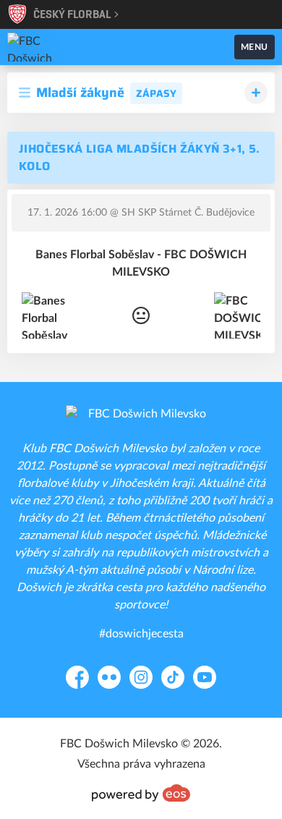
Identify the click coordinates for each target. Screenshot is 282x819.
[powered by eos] (141, 793)
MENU (254, 47)
